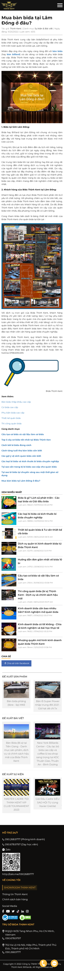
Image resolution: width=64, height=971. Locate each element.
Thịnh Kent (15, 28)
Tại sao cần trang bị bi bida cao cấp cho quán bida (29, 466)
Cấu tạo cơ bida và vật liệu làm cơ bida (22, 434)
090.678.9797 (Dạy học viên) (21, 844)
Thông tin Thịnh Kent (15, 894)
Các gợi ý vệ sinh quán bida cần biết (21, 456)
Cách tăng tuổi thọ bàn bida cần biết (21, 450)
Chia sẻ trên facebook (18, 663)
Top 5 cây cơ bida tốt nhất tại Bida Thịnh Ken (26, 439)
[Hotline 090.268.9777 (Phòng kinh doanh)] (43, 963)
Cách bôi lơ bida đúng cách (16, 445)
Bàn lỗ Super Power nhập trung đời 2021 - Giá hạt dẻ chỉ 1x (47, 705)
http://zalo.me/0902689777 (18, 874)
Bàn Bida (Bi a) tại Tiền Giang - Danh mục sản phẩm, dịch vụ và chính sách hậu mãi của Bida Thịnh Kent (16, 751)
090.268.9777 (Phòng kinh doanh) (25, 839)
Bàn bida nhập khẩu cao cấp (16, 402)
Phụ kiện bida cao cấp (12, 412)
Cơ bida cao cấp (9, 407)
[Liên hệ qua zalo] (54, 963)
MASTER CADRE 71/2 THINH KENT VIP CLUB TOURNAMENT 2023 (16, 804)
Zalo (8, 849)
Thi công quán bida (11, 423)
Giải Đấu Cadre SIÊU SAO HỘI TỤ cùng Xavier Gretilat (48, 802)
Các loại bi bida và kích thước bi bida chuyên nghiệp (30, 461)
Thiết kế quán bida (11, 418)
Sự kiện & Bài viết (44, 28)
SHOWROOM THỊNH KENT (20, 887)
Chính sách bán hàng (15, 899)
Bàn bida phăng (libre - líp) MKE (16, 703)
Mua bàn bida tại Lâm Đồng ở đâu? (20, 480)
